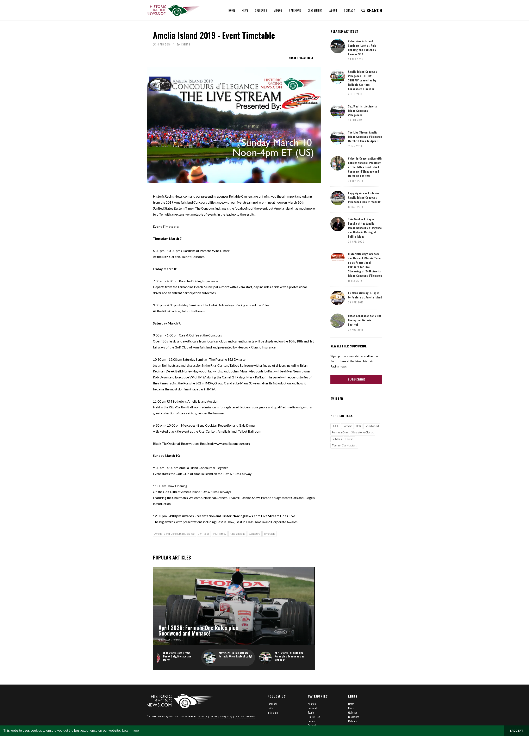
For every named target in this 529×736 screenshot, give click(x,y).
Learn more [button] (130, 730)
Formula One (340, 432)
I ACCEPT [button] (516, 730)
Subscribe (356, 379)
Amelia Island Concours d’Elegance (174, 533)
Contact (213, 716)
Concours (254, 533)
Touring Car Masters (344, 445)
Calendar (352, 721)
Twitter (271, 708)
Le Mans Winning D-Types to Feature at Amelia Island (365, 295)
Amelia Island (237, 533)
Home (351, 703)
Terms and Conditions (245, 716)
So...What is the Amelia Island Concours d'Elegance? (362, 110)
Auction (312, 703)
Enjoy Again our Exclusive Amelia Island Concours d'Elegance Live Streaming (364, 197)
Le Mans (337, 439)
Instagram (273, 712)
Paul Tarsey (219, 533)
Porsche (347, 426)
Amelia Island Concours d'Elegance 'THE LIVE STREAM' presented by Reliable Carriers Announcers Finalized (362, 80)
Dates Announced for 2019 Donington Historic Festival (364, 320)
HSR (358, 426)
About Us (202, 716)
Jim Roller (203, 533)
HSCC (335, 426)
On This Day (314, 717)
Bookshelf (313, 708)
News (351, 708)
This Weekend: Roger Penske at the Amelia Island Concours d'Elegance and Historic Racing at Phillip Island (365, 228)
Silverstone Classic (362, 432)
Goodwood (372, 426)
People (311, 721)
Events (185, 44)
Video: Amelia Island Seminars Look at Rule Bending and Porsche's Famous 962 (362, 47)
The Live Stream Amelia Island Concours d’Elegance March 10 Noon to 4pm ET (365, 136)
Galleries (352, 712)
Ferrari (350, 439)
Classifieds (353, 717)
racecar (192, 716)
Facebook (272, 703)
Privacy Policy (226, 716)
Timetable (269, 533)
